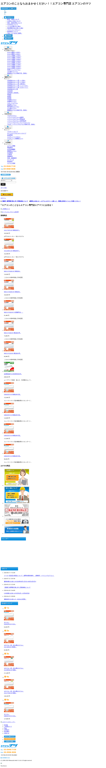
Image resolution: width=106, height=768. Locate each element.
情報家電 (10, 156)
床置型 (9, 96)
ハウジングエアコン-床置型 (15, 117)
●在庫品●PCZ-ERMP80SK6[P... (13, 374)
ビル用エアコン (12, 108)
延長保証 (10, 161)
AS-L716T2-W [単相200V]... (12, 230)
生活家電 (10, 152)
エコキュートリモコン (14, 137)
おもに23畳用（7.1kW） (14, 64)
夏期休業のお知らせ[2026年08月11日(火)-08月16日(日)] (20, 581)
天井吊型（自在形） (13, 92)
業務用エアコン (12, 151)
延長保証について (12, 31)
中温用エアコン (12, 99)
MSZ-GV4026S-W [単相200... (12, 292)
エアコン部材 (11, 163)
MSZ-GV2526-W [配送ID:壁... (12, 353)
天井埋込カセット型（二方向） (16, 82)
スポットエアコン (12, 103)
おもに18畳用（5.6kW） (14, 61)
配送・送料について (13, 19)
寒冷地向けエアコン (13, 106)
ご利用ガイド (8, 726)
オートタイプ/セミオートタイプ (16, 133)
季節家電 (10, 147)
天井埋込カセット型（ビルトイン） (17, 87)
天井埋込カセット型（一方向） (16, 80)
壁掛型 (9, 94)
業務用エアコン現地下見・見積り (17, 110)
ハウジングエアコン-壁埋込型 (16, 119)
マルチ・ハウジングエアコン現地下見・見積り (21, 124)
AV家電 (9, 154)
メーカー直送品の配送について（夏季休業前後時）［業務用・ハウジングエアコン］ (29, 575)
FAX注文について (12, 24)
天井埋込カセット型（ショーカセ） (17, 85)
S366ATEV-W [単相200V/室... (12, 435)
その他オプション (12, 71)
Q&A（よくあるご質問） (14, 33)
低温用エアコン (12, 105)
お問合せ (6, 729)
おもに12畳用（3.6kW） (14, 57)
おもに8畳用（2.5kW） (14, 54)
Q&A (5, 728)
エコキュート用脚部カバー (15, 138)
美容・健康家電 (12, 158)
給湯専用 (10, 135)
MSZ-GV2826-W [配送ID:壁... (12, 333)
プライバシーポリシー (14, 29)
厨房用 (9, 98)
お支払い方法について (14, 21)
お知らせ (6, 733)
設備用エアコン (12, 101)
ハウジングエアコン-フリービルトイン (18, 122)
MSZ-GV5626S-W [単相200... (12, 271)
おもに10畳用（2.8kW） (14, 56)
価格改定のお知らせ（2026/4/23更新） (15, 599)
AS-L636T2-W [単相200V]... (12, 250)
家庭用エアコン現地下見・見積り (17, 73)
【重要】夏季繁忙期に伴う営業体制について (17, 587)
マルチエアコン (12, 115)
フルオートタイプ (12, 131)
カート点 (4, 187)
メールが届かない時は (14, 26)
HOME (6, 725)
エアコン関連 (11, 146)
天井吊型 (10, 91)
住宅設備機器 (11, 149)
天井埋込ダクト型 (12, 89)
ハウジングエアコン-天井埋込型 (16, 121)
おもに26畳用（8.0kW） (14, 66)
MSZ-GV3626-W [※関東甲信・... (13, 312)
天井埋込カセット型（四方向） (16, 84)
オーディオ (10, 159)
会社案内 (6, 731)
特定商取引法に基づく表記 (15, 28)
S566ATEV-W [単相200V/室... (12, 394)
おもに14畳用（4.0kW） (14, 59)
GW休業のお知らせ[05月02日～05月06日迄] (17, 593)
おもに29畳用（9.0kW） (14, 68)
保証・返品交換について (14, 23)
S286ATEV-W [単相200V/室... (12, 456)
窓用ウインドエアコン (14, 69)
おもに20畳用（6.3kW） (14, 62)
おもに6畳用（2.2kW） (14, 52)
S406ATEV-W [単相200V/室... (12, 415)
